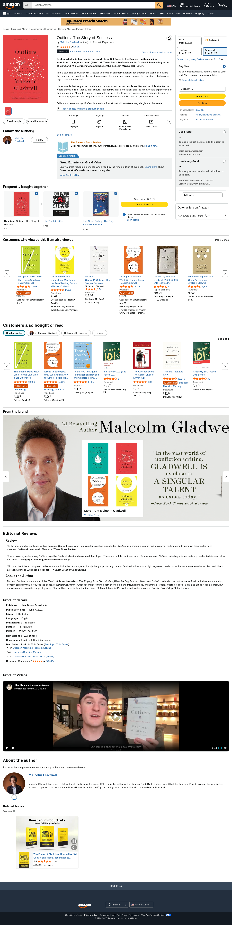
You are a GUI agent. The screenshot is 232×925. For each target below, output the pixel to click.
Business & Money (19, 29)
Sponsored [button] (7, 811)
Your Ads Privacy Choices (153, 915)
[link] (61, 204)
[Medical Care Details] (42, 13)
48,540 (181, 378)
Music (211, 13)
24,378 (61, 382)
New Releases (89, 13)
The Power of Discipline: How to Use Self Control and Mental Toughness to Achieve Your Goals (55, 856)
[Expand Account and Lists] (199, 6)
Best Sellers (71, 13)
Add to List (189, 195)
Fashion (187, 13)
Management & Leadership (43, 29)
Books (153, 13)
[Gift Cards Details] (172, 13)
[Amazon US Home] (84, 906)
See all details (64, 134)
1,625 (91, 382)
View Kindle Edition (70, 175)
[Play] (6, 747)
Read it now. (151, 145)
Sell (178, 13)
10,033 (31, 382)
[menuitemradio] (220, 748)
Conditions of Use (73, 915)
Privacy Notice (90, 915)
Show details (133, 220)
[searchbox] (93, 5)
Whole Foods (121, 13)
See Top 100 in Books (56, 644)
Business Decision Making (176, 384)
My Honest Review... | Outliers (30, 688)
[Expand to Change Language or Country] (175, 6)
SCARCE (199, 110)
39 (208, 378)
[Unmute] (225, 748)
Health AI (18, 13)
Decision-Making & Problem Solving (75, 29)
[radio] (189, 41)
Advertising (20, 388)
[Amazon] (11, 5)
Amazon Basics (54, 13)
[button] (7, 13)
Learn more (151, 166)
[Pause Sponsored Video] (74, 841)
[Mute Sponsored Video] (74, 848)
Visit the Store (91, 515)
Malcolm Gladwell (69, 42)
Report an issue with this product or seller (83, 108)
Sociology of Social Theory (54, 388)
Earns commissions (39, 685)
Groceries (105, 13)
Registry (199, 13)
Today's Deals (139, 13)
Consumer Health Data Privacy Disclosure (119, 915)
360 (150, 382)
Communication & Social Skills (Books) (33, 656)
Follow (39, 139)
